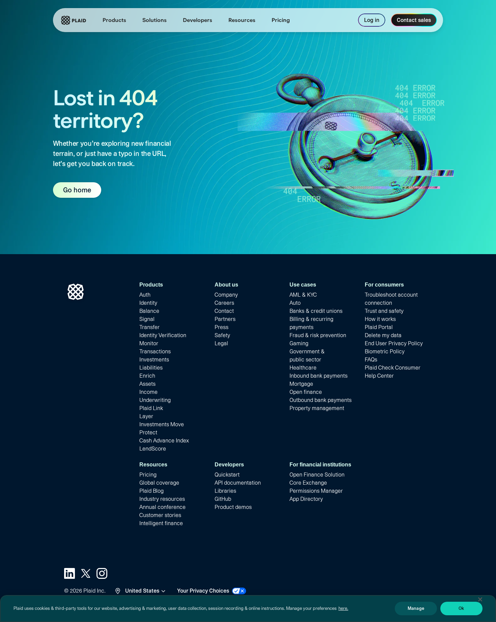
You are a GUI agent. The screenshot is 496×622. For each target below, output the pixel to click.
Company (226, 295)
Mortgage (301, 384)
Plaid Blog (151, 491)
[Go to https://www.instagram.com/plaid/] (102, 573)
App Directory (306, 499)
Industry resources (162, 499)
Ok (461, 608)
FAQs (371, 359)
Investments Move (161, 424)
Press (221, 327)
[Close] (480, 599)
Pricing (148, 474)
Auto (295, 303)
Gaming (299, 343)
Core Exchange (308, 483)
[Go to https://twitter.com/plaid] (85, 573)
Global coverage (159, 483)
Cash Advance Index (164, 440)
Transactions (155, 351)
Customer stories (160, 515)
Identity (148, 303)
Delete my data (383, 335)
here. (343, 608)
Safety (222, 335)
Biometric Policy (385, 351)
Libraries (225, 491)
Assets (147, 384)
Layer (146, 416)
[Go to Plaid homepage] (73, 20)
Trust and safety (384, 311)
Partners (225, 319)
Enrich (147, 376)
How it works (380, 319)
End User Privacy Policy (394, 343)
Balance (149, 311)
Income (148, 392)
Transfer (149, 327)
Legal (221, 343)
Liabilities (151, 367)
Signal (147, 319)
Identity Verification (162, 335)
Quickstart (227, 474)
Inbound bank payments (319, 376)
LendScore (152, 448)
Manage (416, 608)
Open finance (306, 392)
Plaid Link (151, 408)
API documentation (238, 483)
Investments (154, 359)
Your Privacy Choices (203, 591)
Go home (77, 190)
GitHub (223, 499)
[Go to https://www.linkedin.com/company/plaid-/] (69, 573)
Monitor (148, 343)
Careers (224, 303)
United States (142, 591)
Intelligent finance (161, 523)
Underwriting (155, 400)
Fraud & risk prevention (318, 335)
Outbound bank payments (321, 400)
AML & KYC (303, 295)
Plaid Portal (379, 327)
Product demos (233, 507)
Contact (224, 311)
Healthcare (303, 367)
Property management (317, 408)
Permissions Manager (316, 491)
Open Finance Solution (317, 474)
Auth (144, 295)
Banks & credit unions (316, 311)
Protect (148, 432)
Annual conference (162, 507)
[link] (281, 20)
